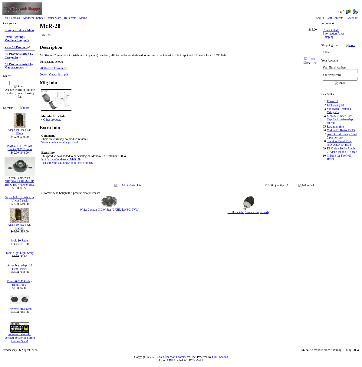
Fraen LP (332, 101)
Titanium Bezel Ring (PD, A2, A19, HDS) (339, 143)
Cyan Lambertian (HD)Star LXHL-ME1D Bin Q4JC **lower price (19, 181)
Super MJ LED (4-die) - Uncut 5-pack (19, 198)
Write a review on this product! (59, 142)
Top (5, 17)
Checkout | (353, 17)
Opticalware (54, 17)
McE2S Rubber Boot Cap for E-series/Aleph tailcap (340, 119)
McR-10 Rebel (19, 240)
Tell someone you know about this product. (67, 162)
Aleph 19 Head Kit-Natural (19, 226)
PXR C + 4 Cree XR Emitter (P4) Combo (19, 147)
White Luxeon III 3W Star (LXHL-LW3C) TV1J (109, 209)
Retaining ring (335, 126)
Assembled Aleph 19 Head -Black (19, 267)
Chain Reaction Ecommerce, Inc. (176, 357)
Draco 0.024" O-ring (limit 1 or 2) (19, 283)
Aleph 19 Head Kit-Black (19, 131)
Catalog (15, 17)
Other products (52, 119)
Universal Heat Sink (20, 308)
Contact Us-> (331, 30)
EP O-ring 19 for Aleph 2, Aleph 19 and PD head (342, 150)
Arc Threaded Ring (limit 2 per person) (342, 135)
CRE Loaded (220, 357)
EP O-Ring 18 (335, 105)
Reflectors (70, 17)
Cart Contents (335, 17)
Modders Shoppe (33, 17)
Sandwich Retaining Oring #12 (339, 110)
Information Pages (333, 33)
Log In (320, 17)
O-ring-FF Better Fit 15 (341, 130)
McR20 (83, 17)
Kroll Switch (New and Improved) (248, 212)
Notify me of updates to (61, 159)
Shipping (328, 36)
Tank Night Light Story (20, 253)
